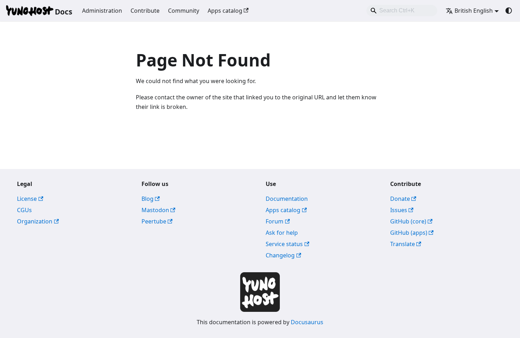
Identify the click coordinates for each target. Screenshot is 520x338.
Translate (402, 244)
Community (183, 10)
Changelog (280, 255)
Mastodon (155, 210)
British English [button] (474, 10)
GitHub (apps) (408, 233)
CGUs (24, 210)
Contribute (145, 10)
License (27, 199)
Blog (147, 199)
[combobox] (401, 10)
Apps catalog (225, 10)
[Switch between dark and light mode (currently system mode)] (508, 10)
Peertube (153, 221)
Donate (400, 199)
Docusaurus (307, 322)
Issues (398, 210)
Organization (34, 221)
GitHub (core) (408, 221)
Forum (274, 221)
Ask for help (282, 233)
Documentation (287, 199)
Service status (284, 244)
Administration (102, 10)
